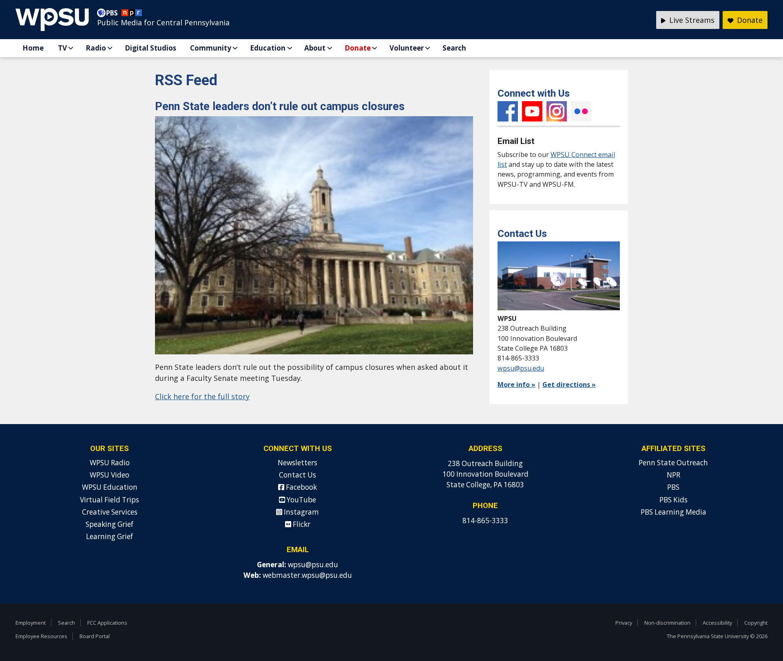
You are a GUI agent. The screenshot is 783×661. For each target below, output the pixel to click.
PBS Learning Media (673, 512)
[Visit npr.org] (132, 15)
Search (454, 48)
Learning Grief (109, 536)
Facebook (508, 111)
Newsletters (297, 462)
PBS (673, 487)
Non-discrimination (667, 622)
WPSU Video (109, 475)
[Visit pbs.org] (109, 15)
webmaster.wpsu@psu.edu (307, 575)
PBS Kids (673, 499)
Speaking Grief (109, 524)
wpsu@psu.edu (521, 368)
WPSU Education (109, 487)
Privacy (623, 622)
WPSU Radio (110, 462)
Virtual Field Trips (109, 499)
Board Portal (95, 636)
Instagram (556, 111)
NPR (673, 475)
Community (210, 48)
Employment (30, 622)
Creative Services (109, 512)
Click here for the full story (202, 396)
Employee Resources (41, 636)
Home (33, 48)
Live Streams (690, 20)
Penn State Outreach (673, 462)
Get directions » (569, 384)
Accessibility (717, 622)
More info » (516, 384)
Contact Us (297, 475)
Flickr (581, 111)
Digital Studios (150, 48)
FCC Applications (107, 622)
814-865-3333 (485, 520)
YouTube (532, 111)
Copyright (756, 622)
